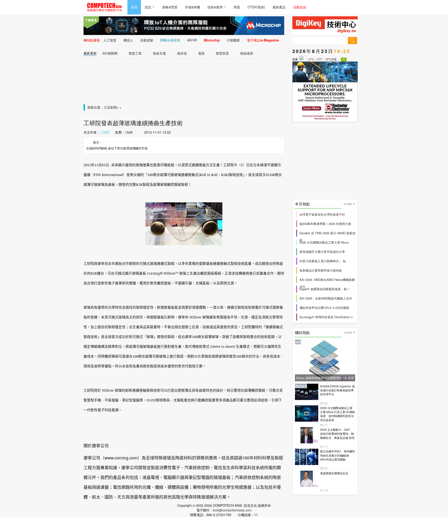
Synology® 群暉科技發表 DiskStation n (326, 317)
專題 (237, 7)
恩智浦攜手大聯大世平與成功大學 (322, 251)
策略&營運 (169, 7)
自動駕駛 (146, 40)
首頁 (134, 7)
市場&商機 (192, 7)
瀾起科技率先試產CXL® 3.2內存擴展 (324, 307)
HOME (348, 204)
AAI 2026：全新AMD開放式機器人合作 (325, 298)
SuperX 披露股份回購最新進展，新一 (324, 289)
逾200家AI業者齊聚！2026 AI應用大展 (325, 223)
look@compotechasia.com (232, 510)
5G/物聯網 (109, 53)
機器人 (128, 40)
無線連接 (246, 53)
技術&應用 (215, 7)
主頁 (107, 107)
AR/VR (192, 40)
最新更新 (90, 53)
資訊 (148, 7)
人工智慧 (109, 40)
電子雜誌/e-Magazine (263, 40)
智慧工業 (135, 53)
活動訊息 (299, 7)
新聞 (113, 107)
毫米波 (182, 53)
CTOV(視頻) (256, 7)
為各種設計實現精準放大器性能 (320, 270)
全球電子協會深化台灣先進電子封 (322, 214)
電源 (201, 53)
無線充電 (159, 53)
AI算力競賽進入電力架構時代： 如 (322, 261)
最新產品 (279, 7)
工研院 (105, 132)
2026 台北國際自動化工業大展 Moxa (324, 242)
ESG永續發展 (170, 40)
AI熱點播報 (92, 40)
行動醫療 (233, 40)
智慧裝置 (222, 53)
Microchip (212, 40)
